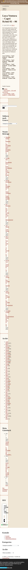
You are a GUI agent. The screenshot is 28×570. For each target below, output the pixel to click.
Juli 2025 (7, 367)
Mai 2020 (7, 418)
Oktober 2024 (8, 387)
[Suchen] (3, 108)
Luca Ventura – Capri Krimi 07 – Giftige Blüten (8, 94)
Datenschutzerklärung (10, 538)
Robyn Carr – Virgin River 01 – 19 (7, 265)
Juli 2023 (7, 407)
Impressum (8, 537)
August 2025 (7, 365)
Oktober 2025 (8, 359)
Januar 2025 (7, 379)
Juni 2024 (7, 393)
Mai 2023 (7, 412)
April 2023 (7, 415)
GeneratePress (5, 558)
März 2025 (7, 376)
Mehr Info (9, 567)
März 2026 (7, 345)
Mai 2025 (7, 373)
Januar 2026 (7, 351)
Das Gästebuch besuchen (5, 489)
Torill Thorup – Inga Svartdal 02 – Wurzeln (8, 280)
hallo (7, 485)
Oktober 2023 (8, 401)
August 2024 (7, 390)
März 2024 (7, 395)
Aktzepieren (3, 567)
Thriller (5, 89)
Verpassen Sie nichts (4, 520)
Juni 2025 (7, 370)
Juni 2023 (7, 409)
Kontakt (7, 536)
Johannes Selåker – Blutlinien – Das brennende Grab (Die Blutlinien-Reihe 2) (8, 145)
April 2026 (7, 342)
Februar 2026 (7, 348)
